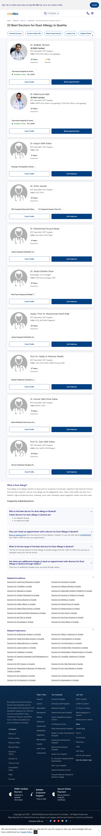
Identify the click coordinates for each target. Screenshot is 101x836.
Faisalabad (41, 731)
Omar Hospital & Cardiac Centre (61, 718)
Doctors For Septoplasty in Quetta (65, 680)
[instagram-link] (55, 821)
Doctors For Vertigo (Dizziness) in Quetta (23, 595)
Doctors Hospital (58, 699)
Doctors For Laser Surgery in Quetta (21, 647)
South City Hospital (59, 754)
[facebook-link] (51, 821)
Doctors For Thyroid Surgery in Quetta (66, 643)
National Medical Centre (61, 770)
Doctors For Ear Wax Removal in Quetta (67, 664)
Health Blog (80, 729)
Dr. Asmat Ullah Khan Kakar (44, 399)
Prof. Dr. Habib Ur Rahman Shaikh (47, 356)
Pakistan (15, 20)
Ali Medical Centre (58, 724)
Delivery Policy (14, 743)
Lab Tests (80, 751)
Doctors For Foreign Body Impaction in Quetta (69, 647)
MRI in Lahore (81, 699)
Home (9, 20)
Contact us (12, 759)
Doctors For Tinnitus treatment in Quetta (67, 676)
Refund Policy (13, 747)
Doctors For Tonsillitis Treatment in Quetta (68, 656)
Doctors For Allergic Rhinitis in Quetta (66, 586)
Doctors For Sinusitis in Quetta (63, 582)
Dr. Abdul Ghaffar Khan (42, 271)
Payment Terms (12, 753)
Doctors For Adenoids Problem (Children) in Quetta (71, 591)
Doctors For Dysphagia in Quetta (20, 622)
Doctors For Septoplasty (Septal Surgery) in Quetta (71, 652)
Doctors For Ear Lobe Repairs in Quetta (67, 668)
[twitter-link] (47, 821)
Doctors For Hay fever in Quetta (64, 613)
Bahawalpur (41, 740)
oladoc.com (45, 817)
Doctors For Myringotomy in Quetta (21, 680)
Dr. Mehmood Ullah (40, 94)
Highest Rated (86, 33)
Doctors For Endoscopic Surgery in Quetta (24, 634)
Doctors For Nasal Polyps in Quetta (65, 604)
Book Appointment (71, 82)
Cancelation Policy (13, 769)
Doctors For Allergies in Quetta (19, 591)
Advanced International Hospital (60, 741)
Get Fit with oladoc (83, 755)
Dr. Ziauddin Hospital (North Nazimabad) (62, 760)
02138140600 (85, 535)
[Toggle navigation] (92, 13)
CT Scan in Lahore (83, 708)
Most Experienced (53, 33)
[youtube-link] (58, 821)
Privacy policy (14, 738)
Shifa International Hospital (62, 729)
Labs (78, 747)
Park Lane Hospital (58, 766)
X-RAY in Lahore (82, 704)
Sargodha (40, 735)
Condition (31, 20)
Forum (78, 733)
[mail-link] (62, 821)
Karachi (40, 699)
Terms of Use (13, 763)
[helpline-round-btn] (87, 13)
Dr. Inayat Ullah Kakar (41, 143)
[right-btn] (92, 35)
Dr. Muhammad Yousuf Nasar (44, 228)
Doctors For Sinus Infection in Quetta (21, 600)
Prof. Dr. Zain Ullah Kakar (42, 441)
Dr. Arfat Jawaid (38, 186)
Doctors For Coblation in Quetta (20, 652)
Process (11, 779)
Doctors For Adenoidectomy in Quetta (22, 643)
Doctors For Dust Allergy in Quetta (65, 622)
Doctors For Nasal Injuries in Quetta (65, 608)
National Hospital (58, 708)
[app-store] (87, 767)
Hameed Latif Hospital (60, 704)
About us (12, 734)
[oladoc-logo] (12, 13)
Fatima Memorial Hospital (61, 713)
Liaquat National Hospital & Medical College (62, 776)
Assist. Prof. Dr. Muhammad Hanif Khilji (49, 314)
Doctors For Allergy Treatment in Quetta (67, 634)
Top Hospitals (56, 695)
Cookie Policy (26, 832)
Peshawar (40, 722)
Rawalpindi (41, 713)
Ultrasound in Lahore (84, 720)
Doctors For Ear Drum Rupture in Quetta (67, 617)
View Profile (29, 82)
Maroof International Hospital (59, 748)
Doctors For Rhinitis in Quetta (63, 600)
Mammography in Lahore (83, 714)
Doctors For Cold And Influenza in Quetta (23, 582)
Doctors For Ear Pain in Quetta (19, 617)
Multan (39, 717)
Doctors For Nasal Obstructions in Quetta (23, 608)
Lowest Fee (70, 33)
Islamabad (41, 708)
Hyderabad (41, 753)
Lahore (39, 704)
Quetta (23, 20)
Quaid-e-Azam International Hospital (62, 734)
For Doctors (80, 738)
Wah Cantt (41, 749)
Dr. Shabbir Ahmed (39, 45)
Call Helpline (72, 174)
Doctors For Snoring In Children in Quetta (67, 595)
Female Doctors (15, 33)
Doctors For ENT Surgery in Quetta (21, 664)
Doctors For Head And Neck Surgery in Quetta (25, 639)
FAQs (10, 775)
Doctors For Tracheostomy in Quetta (66, 639)
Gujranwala (41, 726)
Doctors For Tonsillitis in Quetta (19, 586)
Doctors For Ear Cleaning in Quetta (21, 676)
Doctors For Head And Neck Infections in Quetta (26, 613)
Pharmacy (80, 742)
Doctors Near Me (34, 33)
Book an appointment (17, 535)
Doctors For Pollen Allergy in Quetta (21, 604)
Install (94, 5)
